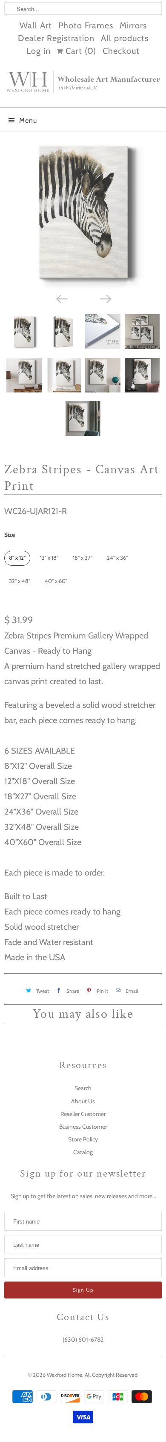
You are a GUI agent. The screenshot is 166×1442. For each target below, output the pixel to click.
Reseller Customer (83, 1114)
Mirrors (133, 25)
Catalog (83, 1152)
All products (125, 38)
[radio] (17, 558)
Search (83, 1088)
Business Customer (83, 1126)
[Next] (105, 298)
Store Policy (83, 1139)
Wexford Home (64, 1374)
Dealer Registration (56, 38)
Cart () (79, 51)
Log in (38, 51)
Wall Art (36, 25)
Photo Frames (85, 25)
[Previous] (61, 298)
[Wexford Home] (83, 85)
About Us (83, 1101)
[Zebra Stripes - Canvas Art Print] (83, 212)
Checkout (121, 51)
